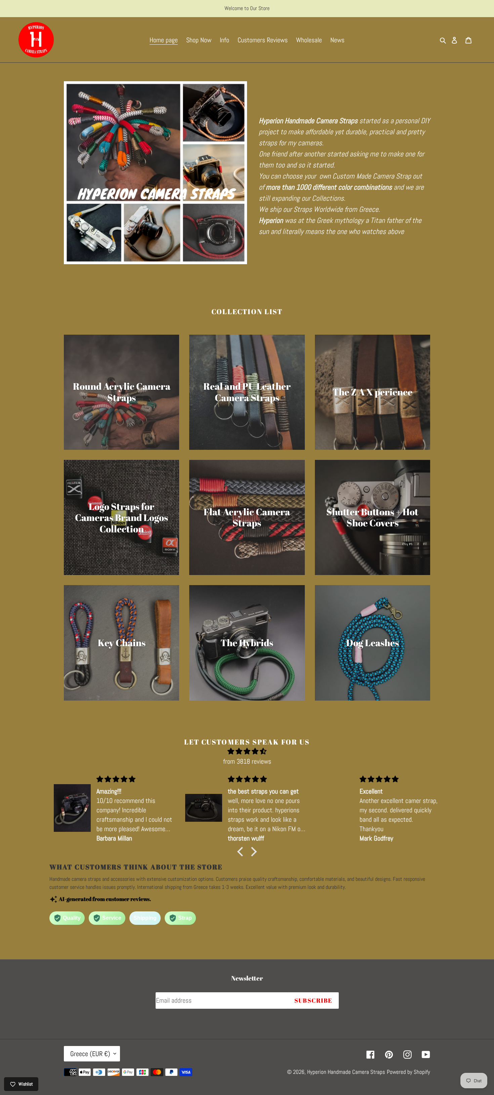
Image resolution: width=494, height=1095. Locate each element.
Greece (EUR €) (90, 1053)
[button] (242, 851)
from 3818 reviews (247, 761)
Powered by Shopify (408, 1072)
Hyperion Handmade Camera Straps (346, 1072)
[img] (247, 751)
